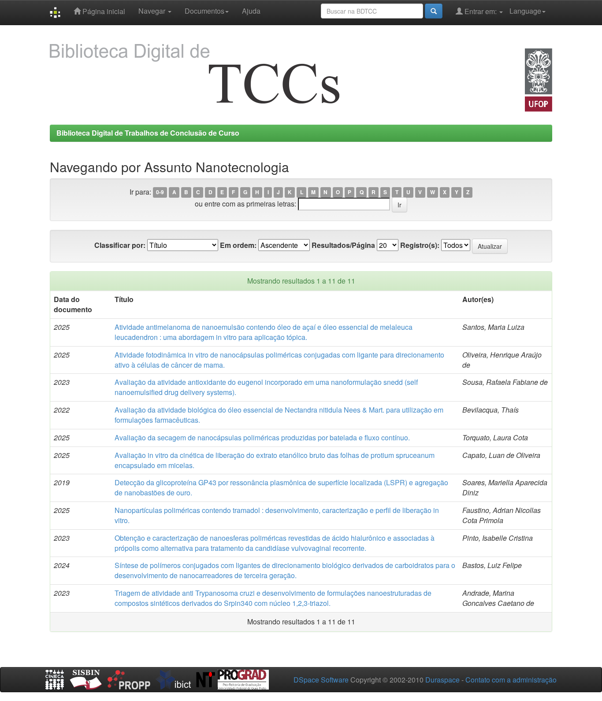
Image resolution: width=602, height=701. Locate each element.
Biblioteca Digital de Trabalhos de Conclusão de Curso (147, 133)
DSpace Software (321, 680)
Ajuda (251, 11)
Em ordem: (238, 245)
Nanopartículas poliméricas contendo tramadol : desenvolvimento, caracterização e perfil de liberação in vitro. (277, 515)
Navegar (152, 11)
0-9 (160, 192)
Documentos (204, 11)
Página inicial (103, 11)
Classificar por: (119, 245)
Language (525, 11)
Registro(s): (419, 245)
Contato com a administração (511, 680)
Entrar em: (480, 11)
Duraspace (442, 680)
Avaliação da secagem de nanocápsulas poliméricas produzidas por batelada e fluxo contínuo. (262, 437)
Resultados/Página (343, 245)
